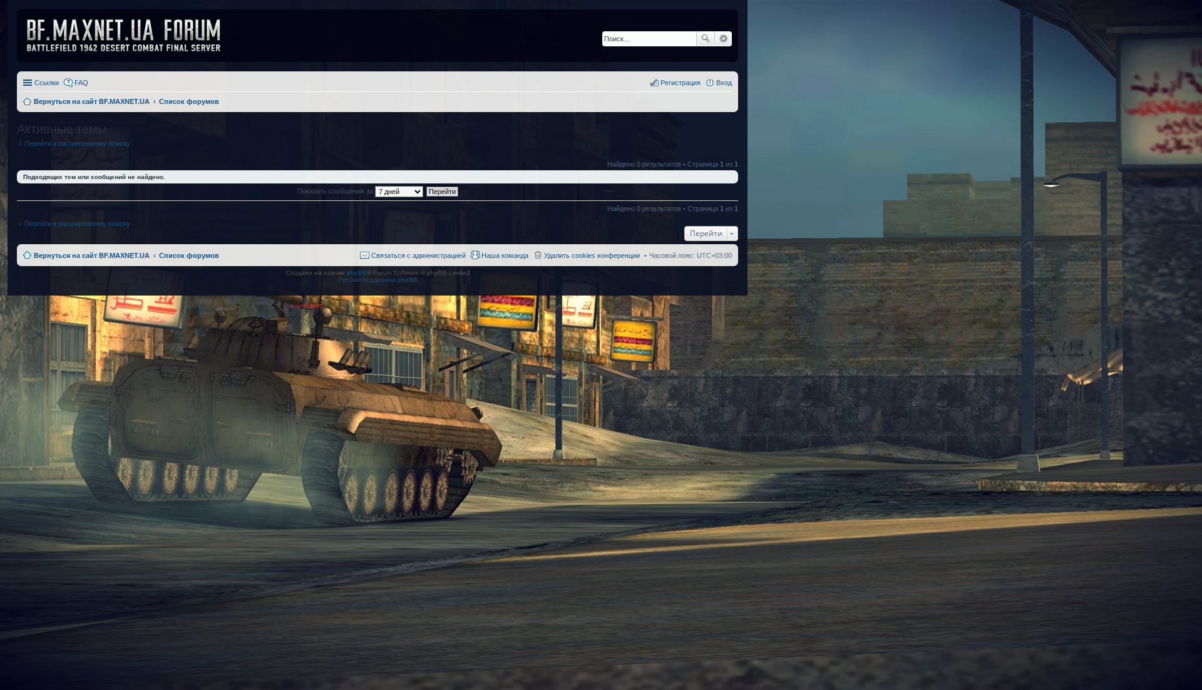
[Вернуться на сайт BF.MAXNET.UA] (131, 36)
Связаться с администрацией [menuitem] (418, 255)
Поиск (705, 38)
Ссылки (46, 82)
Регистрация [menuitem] (680, 82)
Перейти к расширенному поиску (77, 143)
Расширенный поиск (723, 38)
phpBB (357, 272)
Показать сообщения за (336, 191)
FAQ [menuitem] (81, 82)
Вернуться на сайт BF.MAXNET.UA (92, 255)
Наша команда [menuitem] (504, 255)
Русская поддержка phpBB (378, 279)
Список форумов (189, 255)
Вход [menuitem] (724, 82)
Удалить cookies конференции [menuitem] (592, 255)
